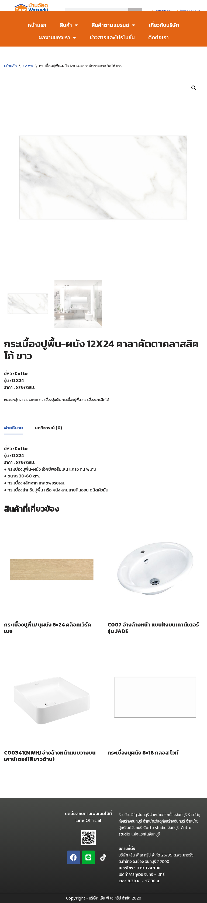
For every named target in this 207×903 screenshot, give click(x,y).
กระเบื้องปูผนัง (49, 399)
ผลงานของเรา (54, 38)
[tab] (13, 428)
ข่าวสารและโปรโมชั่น (112, 38)
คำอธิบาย (13, 427)
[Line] (88, 857)
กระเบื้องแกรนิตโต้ (95, 399)
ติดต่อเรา (158, 38)
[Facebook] (73, 857)
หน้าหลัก (10, 66)
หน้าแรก (37, 25)
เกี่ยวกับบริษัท (164, 25)
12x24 (23, 399)
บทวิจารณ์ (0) (48, 427)
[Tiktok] (103, 857)
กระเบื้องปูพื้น (71, 399)
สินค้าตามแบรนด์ (110, 25)
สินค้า (66, 25)
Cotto (28, 66)
